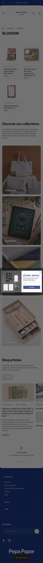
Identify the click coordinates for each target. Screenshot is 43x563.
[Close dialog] (40, 272)
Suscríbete (31, 287)
